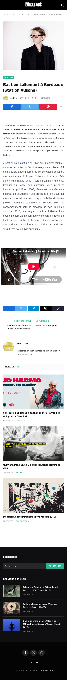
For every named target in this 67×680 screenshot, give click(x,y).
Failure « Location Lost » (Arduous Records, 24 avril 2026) (40, 606)
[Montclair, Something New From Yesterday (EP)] (33, 495)
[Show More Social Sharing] (61, 107)
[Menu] (5, 5)
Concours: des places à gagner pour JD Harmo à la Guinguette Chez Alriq (31, 414)
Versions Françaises (36, 125)
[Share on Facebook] (12, 107)
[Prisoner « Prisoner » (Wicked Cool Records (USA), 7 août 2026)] (11, 591)
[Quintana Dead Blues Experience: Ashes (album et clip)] (33, 443)
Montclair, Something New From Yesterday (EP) (30, 517)
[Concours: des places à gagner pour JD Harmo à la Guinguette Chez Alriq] (33, 392)
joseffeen (13, 98)
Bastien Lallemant (15, 163)
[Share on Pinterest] (48, 107)
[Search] (62, 5)
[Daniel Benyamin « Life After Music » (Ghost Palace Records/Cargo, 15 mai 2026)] (11, 625)
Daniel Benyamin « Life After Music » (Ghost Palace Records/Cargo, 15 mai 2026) (41, 624)
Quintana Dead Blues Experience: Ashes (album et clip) (31, 466)
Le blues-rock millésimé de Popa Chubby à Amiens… (18, 327)
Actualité (8, 77)
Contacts (33, 662)
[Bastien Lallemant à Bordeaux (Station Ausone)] (33, 69)
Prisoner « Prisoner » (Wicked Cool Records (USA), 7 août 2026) (40, 589)
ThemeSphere (47, 670)
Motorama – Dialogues (46, 325)
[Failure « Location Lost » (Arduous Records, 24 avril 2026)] (11, 608)
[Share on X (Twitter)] (30, 107)
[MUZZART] (33, 5)
